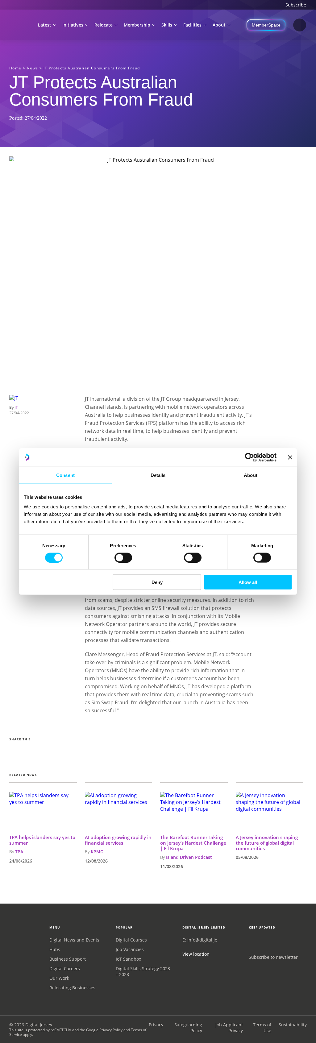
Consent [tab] (65, 475)
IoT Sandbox (128, 959)
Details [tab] (158, 475)
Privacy (156, 1025)
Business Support (67, 959)
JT (16, 407)
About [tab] (250, 475)
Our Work (59, 978)
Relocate (103, 25)
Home (15, 68)
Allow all (248, 582)
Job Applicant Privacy (229, 1027)
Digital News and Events (74, 940)
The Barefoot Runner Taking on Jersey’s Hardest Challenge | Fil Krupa (193, 842)
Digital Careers (64, 968)
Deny (157, 582)
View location (196, 954)
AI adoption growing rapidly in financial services (118, 840)
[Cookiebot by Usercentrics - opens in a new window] (249, 457)
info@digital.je (202, 940)
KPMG (97, 852)
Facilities (192, 25)
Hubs (54, 949)
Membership (137, 25)
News (32, 68)
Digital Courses (131, 940)
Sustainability (293, 1025)
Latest (44, 25)
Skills (166, 25)
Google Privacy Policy (104, 1030)
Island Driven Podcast (189, 857)
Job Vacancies (130, 949)
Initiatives (72, 25)
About (219, 25)
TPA (19, 852)
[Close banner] (290, 457)
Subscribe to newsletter (273, 957)
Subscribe (295, 5)
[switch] (123, 557)
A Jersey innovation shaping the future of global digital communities (267, 842)
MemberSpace (266, 25)
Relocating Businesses (72, 988)
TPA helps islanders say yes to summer (42, 840)
